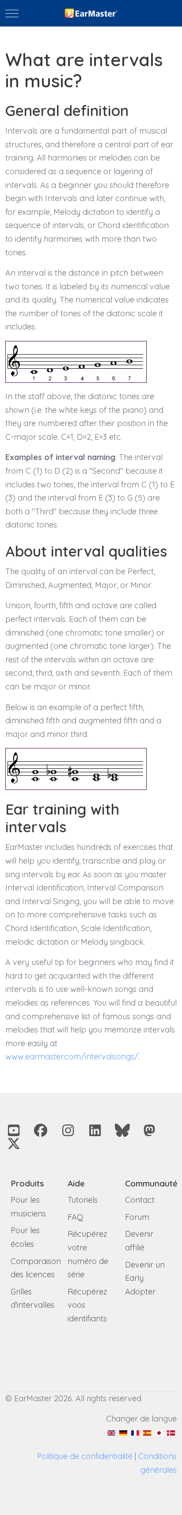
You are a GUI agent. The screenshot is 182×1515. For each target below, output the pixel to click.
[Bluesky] (122, 1130)
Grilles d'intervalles (32, 1298)
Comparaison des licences (36, 1268)
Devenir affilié (139, 1241)
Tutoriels (83, 1200)
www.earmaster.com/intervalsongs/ (71, 1056)
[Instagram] (68, 1130)
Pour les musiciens (28, 1207)
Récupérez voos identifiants (87, 1305)
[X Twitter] (13, 1143)
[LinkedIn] (95, 1130)
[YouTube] (13, 1130)
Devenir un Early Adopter (145, 1278)
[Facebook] (41, 1130)
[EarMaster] (91, 13)
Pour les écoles (25, 1237)
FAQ (75, 1217)
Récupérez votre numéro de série (88, 1254)
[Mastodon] (149, 1130)
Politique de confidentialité (85, 1456)
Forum (137, 1217)
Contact (140, 1200)
